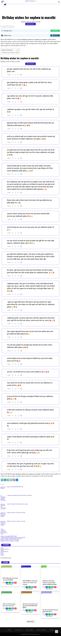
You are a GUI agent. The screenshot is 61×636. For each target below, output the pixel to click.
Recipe (2, 554)
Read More (9, 584)
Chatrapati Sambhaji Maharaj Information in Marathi (13, 537)
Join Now (55, 30)
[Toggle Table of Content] (17, 50)
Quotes (2, 555)
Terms (2, 534)
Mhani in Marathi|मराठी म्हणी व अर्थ (9, 536)
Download (31, 24)
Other (2, 552)
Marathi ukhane (4, 551)
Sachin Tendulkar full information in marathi (11, 538)
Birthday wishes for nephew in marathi (10, 52)
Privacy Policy (4, 532)
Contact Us (3, 530)
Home (2, 548)
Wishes (2, 550)
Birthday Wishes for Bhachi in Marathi (10, 539)
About (2, 529)
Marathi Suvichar (5, 549)
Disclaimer (3, 531)
